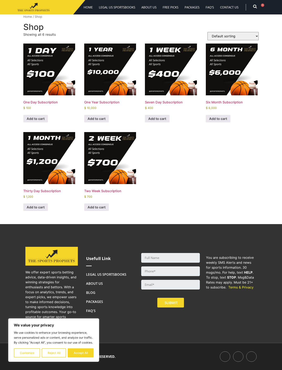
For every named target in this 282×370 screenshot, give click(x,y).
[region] (53, 340)
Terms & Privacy (241, 287)
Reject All (54, 353)
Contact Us (229, 7)
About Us (148, 7)
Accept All (81, 353)
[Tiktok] (238, 356)
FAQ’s (210, 7)
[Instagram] (251, 356)
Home (88, 7)
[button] (257, 7)
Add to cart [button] (36, 119)
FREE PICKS (170, 7)
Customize (27, 353)
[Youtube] (225, 356)
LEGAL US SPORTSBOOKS (117, 7)
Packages (192, 7)
